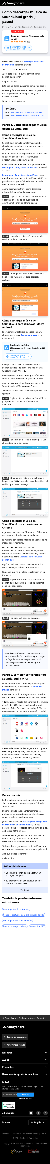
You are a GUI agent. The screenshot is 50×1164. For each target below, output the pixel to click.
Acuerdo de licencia (30, 1134)
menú (46, 3)
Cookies (23, 1138)
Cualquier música (28, 335)
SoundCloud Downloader (41, 1018)
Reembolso (33, 1138)
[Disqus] (25, 972)
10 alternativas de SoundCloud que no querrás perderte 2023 (24, 882)
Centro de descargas (17, 1037)
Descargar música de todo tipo (17, 920)
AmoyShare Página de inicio (13, 1027)
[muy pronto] (31, 1113)
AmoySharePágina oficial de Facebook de (38, 1113)
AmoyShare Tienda (16, 1044)
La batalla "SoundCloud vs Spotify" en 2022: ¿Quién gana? (23, 874)
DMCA (43, 1134)
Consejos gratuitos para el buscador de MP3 (23, 915)
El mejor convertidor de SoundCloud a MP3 (27, 116)
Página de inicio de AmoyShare (13, 3)
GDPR (15, 1138)
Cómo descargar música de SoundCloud (26, 112)
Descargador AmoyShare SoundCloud (20, 167)
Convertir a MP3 (37, 926)
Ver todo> (25, 890)
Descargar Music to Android (16, 909)
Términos (6, 1134)
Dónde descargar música (15, 926)
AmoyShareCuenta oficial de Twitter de (45, 1113)
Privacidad (16, 1134)
